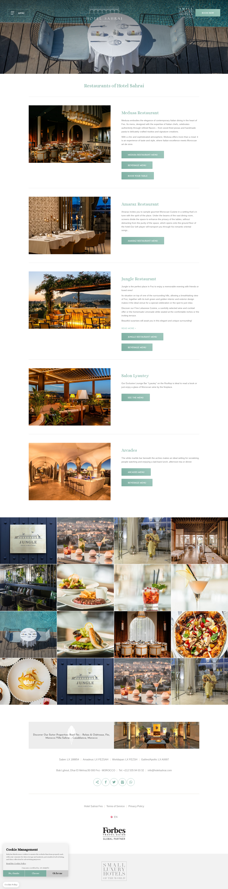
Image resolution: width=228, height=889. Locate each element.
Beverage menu (137, 166)
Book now (208, 13)
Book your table (138, 176)
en (116, 817)
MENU (21, 13)
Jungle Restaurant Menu (142, 337)
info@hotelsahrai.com (160, 770)
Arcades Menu (136, 472)
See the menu (135, 398)
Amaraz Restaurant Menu (143, 241)
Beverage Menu (137, 348)
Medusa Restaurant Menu (143, 155)
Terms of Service (115, 806)
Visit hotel (115, 736)
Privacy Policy (136, 806)
